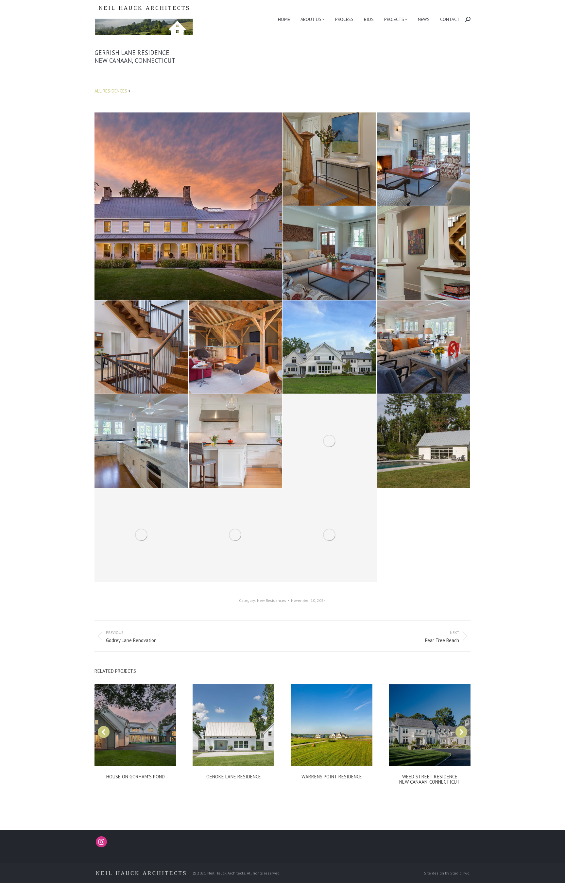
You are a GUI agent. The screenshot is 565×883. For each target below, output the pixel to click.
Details (135, 725)
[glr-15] (236, 535)
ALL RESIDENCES (110, 91)
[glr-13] (424, 441)
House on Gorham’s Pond (135, 776)
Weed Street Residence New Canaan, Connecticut (429, 779)
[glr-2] (329, 159)
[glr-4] (329, 253)
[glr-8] (329, 347)
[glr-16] (329, 535)
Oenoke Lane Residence (233, 776)
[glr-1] (188, 206)
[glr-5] (424, 253)
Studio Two (460, 873)
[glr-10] (141, 441)
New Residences (271, 600)
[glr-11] (236, 441)
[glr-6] (141, 347)
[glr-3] (424, 159)
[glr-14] (141, 535)
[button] (104, 732)
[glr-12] (329, 441)
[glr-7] (236, 347)
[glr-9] (424, 347)
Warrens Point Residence (331, 776)
